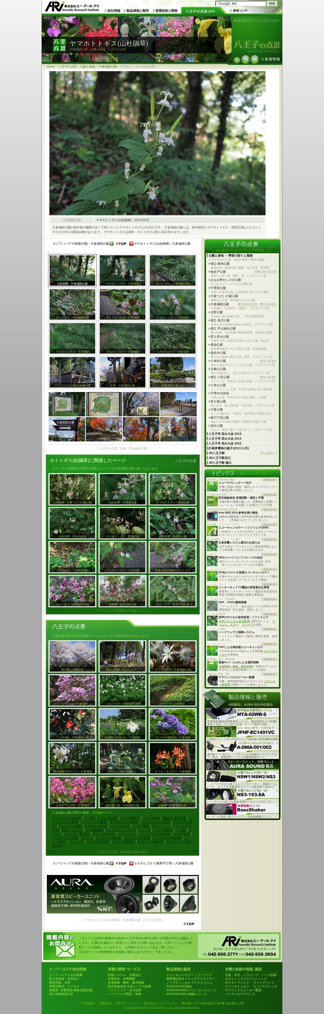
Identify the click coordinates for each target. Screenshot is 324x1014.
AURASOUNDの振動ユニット (186, 994)
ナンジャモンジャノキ (121, 830)
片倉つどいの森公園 (224, 296)
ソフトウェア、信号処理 (124, 990)
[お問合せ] (254, 59)
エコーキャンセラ (237, 986)
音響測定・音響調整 (121, 979)
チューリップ (161, 826)
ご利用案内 (87, 1003)
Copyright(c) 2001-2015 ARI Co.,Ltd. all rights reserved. (162, 1008)
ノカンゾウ (76, 842)
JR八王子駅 (243, 453)
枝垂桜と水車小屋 (174, 818)
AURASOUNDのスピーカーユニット (191, 990)
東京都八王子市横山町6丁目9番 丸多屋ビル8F (213, 1003)
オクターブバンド (237, 982)
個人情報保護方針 (61, 994)
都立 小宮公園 (244, 377)
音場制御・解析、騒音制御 (235, 666)
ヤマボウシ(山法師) (65, 838)
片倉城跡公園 (107, 66)
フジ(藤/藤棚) (94, 830)
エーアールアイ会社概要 (66, 975)
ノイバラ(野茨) (163, 830)
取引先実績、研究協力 (64, 979)
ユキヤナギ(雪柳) (96, 826)
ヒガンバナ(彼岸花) (150, 842)
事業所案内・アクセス (64, 986)
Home (51, 66)
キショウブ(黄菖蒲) (108, 838)
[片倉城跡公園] (236, 60)
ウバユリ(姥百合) (123, 842)
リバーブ (247, 624)
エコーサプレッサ (265, 986)
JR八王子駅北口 (220, 458)
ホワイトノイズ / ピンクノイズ (246, 979)
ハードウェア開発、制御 (124, 994)
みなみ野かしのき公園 (226, 280)
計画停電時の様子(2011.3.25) (229, 448)
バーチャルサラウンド (240, 994)
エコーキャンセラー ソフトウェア (189, 975)
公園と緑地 (87, 66)
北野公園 (217, 312)
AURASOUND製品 (179, 986)
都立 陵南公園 (220, 263)
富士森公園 (218, 401)
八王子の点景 (67, 66)
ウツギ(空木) (181, 834)
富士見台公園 (220, 336)
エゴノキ (87, 838)
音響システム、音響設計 (124, 975)
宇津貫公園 (218, 288)
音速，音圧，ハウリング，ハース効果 (251, 975)
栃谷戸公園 (244, 272)
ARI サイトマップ (128, 1003)
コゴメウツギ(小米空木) (154, 834)
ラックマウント (263, 982)
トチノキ (144, 830)
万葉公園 (217, 409)
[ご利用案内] (245, 59)
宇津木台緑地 (220, 393)
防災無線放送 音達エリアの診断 (129, 986)
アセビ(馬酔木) (130, 818)
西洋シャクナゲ (72, 830)
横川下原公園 (220, 417)
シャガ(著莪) (141, 826)
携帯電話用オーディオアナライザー (190, 979)
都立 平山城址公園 (223, 328)
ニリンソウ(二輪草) (94, 822)
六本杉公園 (244, 361)
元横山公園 (218, 369)
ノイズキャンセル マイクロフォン (189, 982)
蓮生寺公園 (218, 353)
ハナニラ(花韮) (107, 818)
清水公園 (217, 425)
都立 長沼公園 (220, 320)
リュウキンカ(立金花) (156, 822)
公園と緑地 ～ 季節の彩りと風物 (231, 255)
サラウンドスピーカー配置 (243, 990)
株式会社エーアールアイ (160, 1003)
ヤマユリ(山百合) (98, 842)
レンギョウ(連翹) (70, 826)
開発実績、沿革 (59, 982)
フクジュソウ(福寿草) (67, 818)
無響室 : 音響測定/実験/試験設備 (70, 990)
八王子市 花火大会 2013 (225, 438)
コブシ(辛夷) (151, 818)
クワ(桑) (180, 830)
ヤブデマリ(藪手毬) (77, 834)
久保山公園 (218, 385)
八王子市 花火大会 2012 (225, 443)
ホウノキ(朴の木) (104, 834)
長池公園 (217, 344)
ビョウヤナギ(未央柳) (167, 838)
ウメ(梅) (89, 818)
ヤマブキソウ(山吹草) (124, 822)
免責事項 (105, 1003)
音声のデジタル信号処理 (234, 621)
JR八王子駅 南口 (220, 462)
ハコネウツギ (127, 834)
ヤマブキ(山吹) (120, 826)
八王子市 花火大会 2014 (225, 434)
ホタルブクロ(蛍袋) (137, 838)
